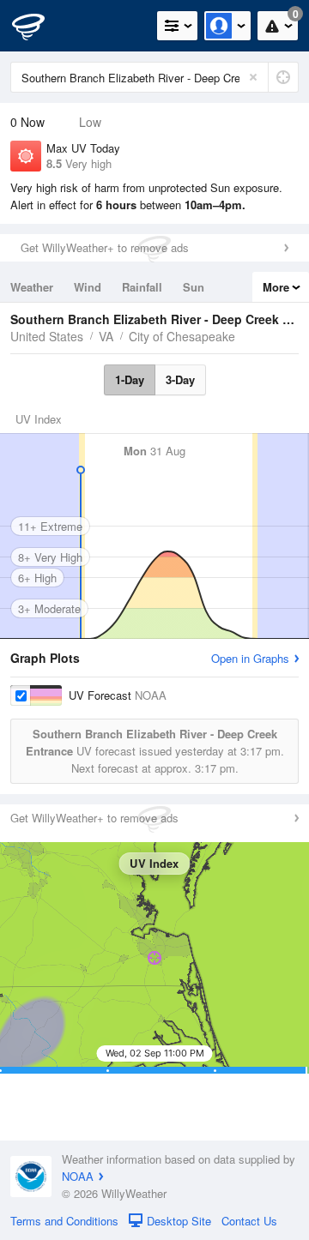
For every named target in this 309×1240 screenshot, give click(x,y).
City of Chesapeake (182, 336)
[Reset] (253, 77)
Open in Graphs (250, 658)
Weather (31, 287)
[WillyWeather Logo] (38, 26)
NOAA (78, 1176)
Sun (193, 287)
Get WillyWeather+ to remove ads (105, 247)
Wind (87, 287)
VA (106, 336)
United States (46, 336)
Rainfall (142, 287)
